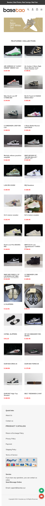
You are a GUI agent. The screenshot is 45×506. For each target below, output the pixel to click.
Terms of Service (11, 455)
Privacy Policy (11, 439)
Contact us (9, 421)
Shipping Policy (11, 449)
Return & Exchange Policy (15, 433)
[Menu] (41, 9)
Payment (9, 444)
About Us (9, 415)
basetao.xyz (22, 499)
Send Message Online (14, 482)
